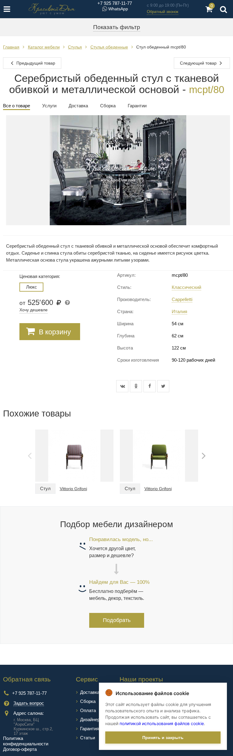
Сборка (88, 701)
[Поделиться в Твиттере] (163, 386)
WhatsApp (118, 8)
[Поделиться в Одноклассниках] (137, 386)
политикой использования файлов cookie (162, 723)
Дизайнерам (92, 719)
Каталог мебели (44, 47)
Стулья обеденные (109, 47)
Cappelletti (182, 299)
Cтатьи (87, 737)
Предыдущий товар (35, 63)
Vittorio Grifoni (73, 488)
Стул (45, 488)
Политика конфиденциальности (25, 741)
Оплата (88, 710)
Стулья (75, 47)
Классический (186, 287)
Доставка (90, 692)
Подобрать (116, 620)
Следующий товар (199, 63)
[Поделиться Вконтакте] (123, 386)
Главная (11, 47)
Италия (179, 311)
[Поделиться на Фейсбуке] (150, 386)
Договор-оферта (20, 749)
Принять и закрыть (163, 737)
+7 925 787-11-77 (114, 3)
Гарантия (89, 728)
